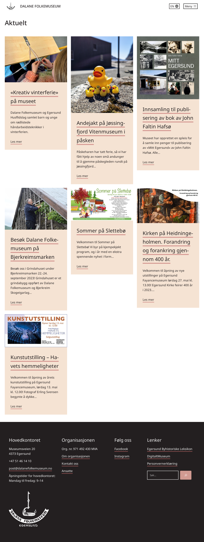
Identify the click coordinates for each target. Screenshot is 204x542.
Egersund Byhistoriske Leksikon (169, 449)
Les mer (16, 142)
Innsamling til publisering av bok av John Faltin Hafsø (168, 118)
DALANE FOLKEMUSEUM (40, 6)
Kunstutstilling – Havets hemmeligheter (35, 361)
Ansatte (67, 471)
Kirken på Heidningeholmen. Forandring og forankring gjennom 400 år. (168, 246)
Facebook (121, 449)
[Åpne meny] (190, 6)
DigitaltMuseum (158, 456)
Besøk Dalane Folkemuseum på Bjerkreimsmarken (34, 248)
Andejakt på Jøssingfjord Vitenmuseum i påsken (101, 131)
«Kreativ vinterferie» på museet (34, 96)
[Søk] (185, 475)
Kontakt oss (70, 463)
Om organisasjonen (76, 456)
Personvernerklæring (162, 463)
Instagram (121, 456)
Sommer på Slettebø (101, 230)
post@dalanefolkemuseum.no (30, 468)
